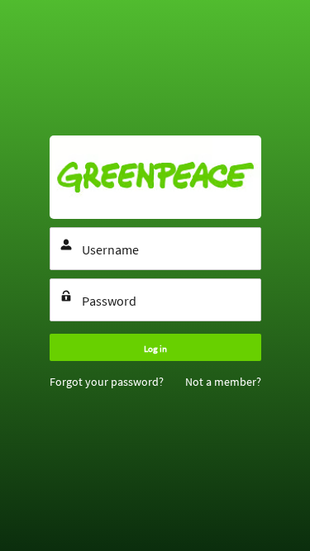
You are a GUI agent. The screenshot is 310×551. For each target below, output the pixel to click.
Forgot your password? (107, 381)
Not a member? (223, 381)
